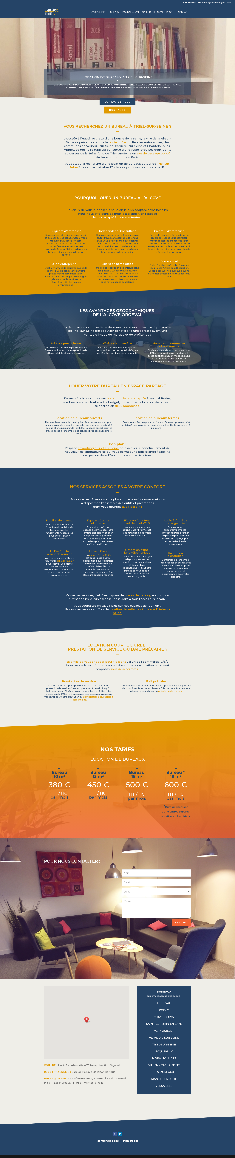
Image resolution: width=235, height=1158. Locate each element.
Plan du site (130, 1140)
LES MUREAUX (164, 1072)
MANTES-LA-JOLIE (164, 1079)
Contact (183, 12)
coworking (98, 12)
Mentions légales (108, 1140)
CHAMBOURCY (164, 1017)
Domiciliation (130, 12)
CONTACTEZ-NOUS (117, 102)
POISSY (164, 1010)
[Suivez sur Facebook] (115, 1134)
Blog (169, 12)
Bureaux (114, 12)
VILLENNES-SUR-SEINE (164, 1065)
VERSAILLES (164, 1086)
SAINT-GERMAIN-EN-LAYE (164, 1023)
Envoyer (181, 922)
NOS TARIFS (117, 110)
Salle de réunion (152, 12)
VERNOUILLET (164, 1030)
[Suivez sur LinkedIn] (120, 1134)
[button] (87, 1020)
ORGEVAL (164, 1003)
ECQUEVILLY (164, 1051)
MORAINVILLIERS (164, 1058)
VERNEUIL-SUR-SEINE (164, 1037)
